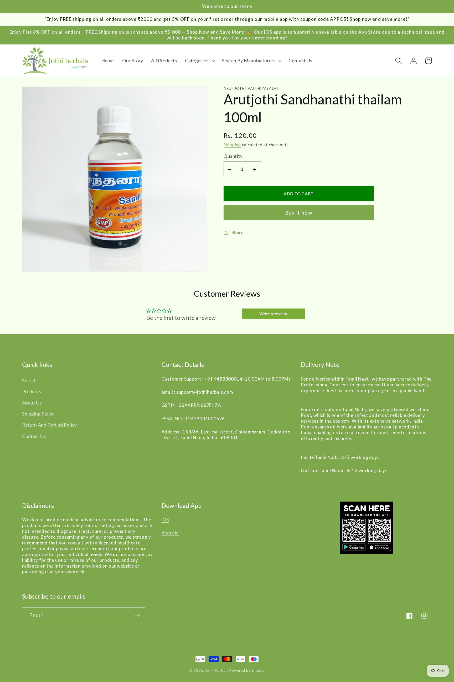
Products (31, 391)
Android (170, 533)
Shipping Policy (38, 414)
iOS (165, 519)
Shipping (232, 144)
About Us (32, 403)
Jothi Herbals (217, 670)
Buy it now (298, 213)
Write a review (273, 313)
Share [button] (237, 232)
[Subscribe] (137, 615)
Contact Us (34, 436)
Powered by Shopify (247, 670)
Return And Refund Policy (49, 425)
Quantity (233, 156)
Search (29, 380)
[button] (199, 61)
